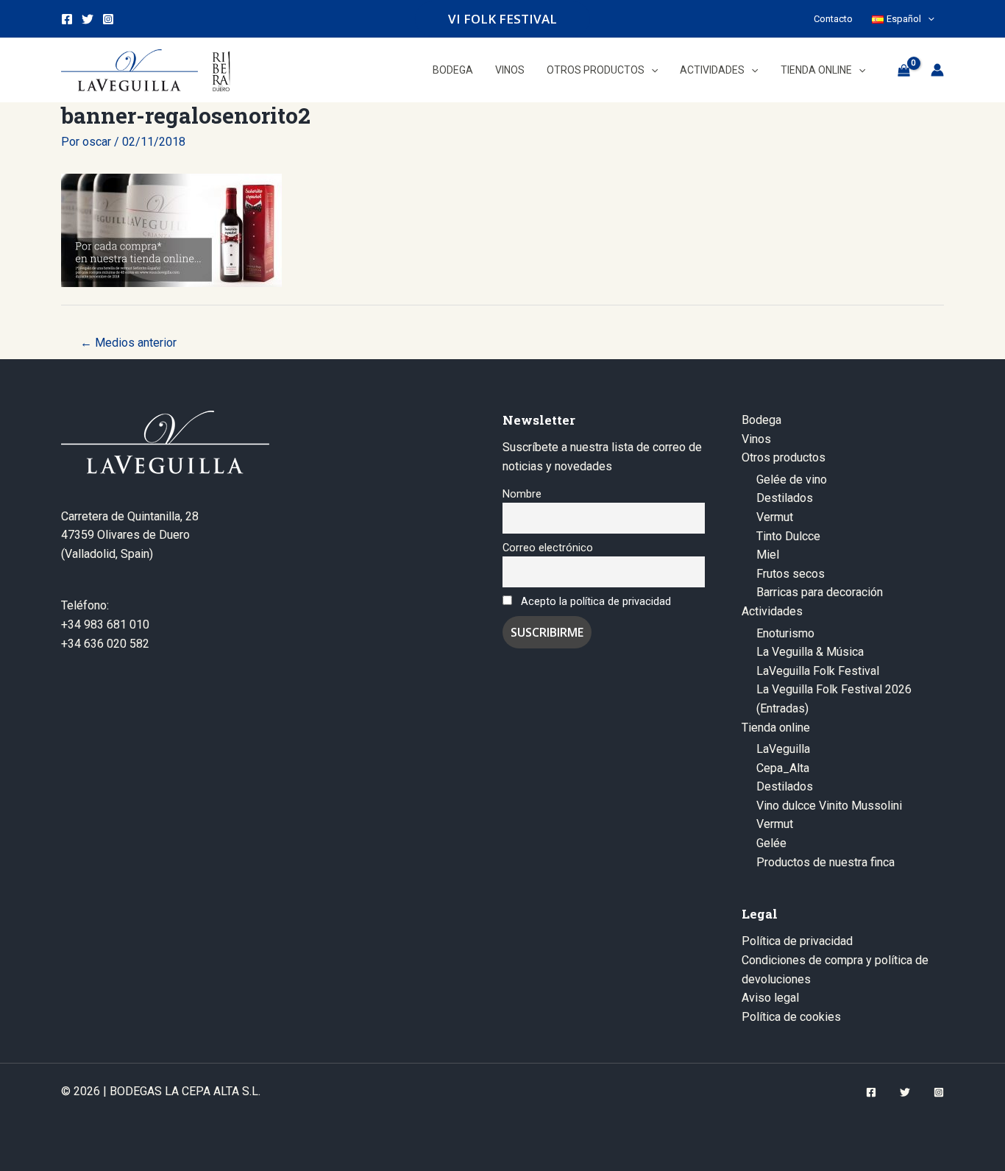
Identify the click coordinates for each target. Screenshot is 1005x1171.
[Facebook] (67, 19)
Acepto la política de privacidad (596, 601)
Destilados (784, 498)
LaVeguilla (783, 749)
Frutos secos (790, 574)
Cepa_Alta (782, 768)
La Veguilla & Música (810, 652)
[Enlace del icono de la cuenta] (937, 70)
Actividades (772, 611)
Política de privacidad (797, 941)
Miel (767, 555)
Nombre (521, 494)
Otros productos (783, 457)
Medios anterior (128, 343)
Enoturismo (785, 633)
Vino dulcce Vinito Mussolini (829, 806)
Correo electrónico (547, 548)
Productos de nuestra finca (825, 862)
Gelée (771, 843)
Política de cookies (791, 1017)
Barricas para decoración (819, 592)
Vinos (756, 439)
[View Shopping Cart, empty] (903, 70)
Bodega (761, 420)
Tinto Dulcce (788, 536)
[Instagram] (108, 19)
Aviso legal (770, 998)
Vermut (774, 517)
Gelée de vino (791, 480)
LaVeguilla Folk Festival (817, 671)
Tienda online (776, 728)
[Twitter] (87, 19)
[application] (927, 18)
